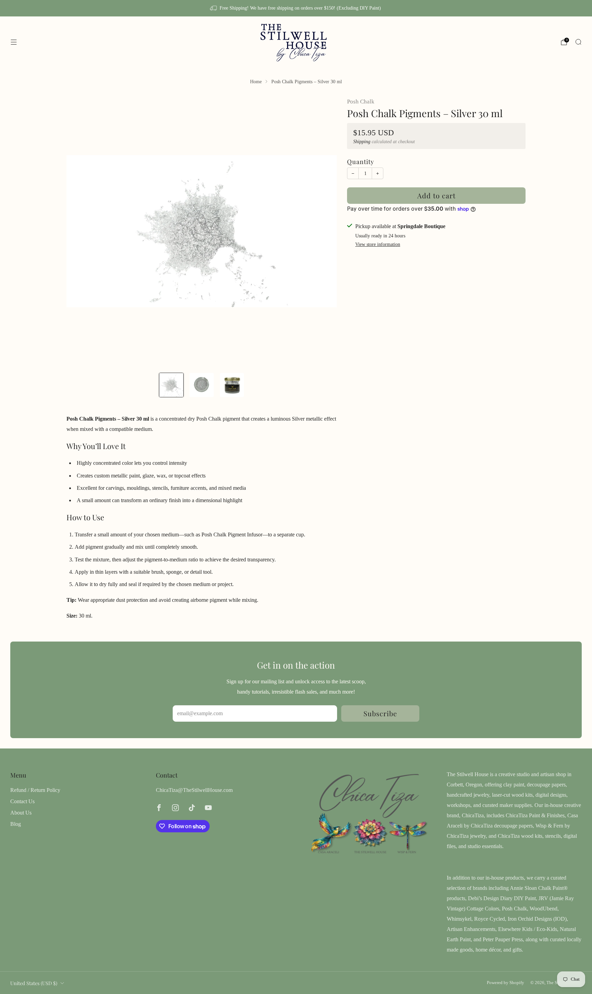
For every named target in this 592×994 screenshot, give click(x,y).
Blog (15, 824)
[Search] (578, 41)
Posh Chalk (360, 101)
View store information (377, 244)
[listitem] (295, 8)
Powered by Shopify (505, 982)
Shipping (361, 141)
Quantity (360, 161)
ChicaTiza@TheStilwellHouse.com (194, 790)
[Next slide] (323, 231)
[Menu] (13, 42)
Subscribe (380, 713)
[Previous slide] (80, 231)
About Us (21, 813)
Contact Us (22, 801)
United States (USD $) (33, 983)
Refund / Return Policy (35, 790)
